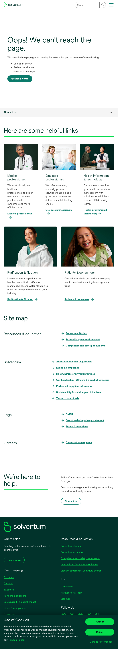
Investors (9, 589)
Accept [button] (100, 621)
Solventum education (72, 552)
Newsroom (10, 614)
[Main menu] (111, 5)
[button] (99, 641)
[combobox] (90, 5)
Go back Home (19, 78)
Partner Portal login (71, 592)
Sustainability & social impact (20, 601)
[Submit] (103, 5)
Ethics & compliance (15, 608)
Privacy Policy (17, 639)
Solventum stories (71, 546)
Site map (65, 598)
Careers (8, 583)
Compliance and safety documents (80, 558)
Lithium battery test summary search (81, 570)
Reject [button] (99, 632)
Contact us (67, 586)
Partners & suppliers (15, 595)
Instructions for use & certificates (79, 564)
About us (9, 577)
